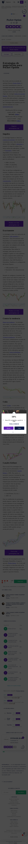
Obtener (9, 428)
